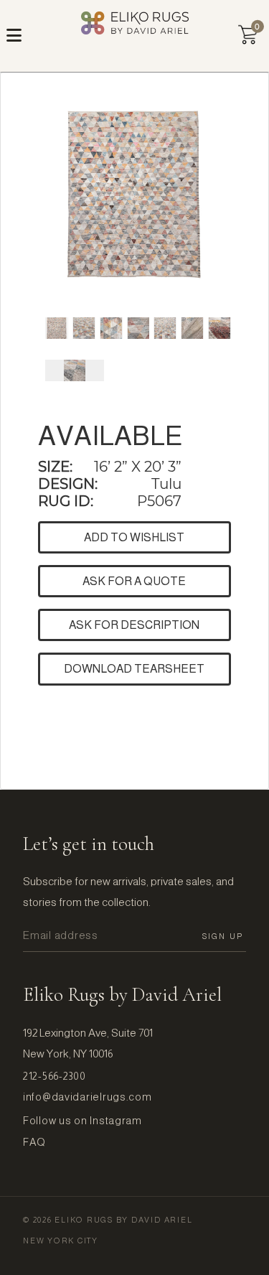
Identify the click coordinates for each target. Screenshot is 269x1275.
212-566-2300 (54, 1076)
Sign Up (222, 936)
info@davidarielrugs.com (87, 1097)
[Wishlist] (248, 35)
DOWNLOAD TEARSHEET (134, 669)
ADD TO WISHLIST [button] (134, 537)
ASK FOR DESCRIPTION (134, 625)
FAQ (34, 1142)
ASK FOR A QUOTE (134, 581)
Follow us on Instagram (82, 1120)
